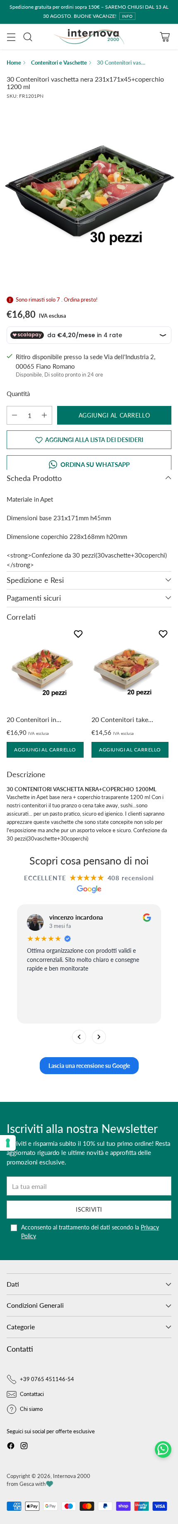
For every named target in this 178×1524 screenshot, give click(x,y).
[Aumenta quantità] (44, 415)
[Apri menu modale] (10, 36)
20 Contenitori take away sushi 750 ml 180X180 (119, 720)
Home (14, 62)
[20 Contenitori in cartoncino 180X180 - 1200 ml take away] (42, 670)
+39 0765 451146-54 (47, 1379)
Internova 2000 (71, 1476)
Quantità (18, 393)
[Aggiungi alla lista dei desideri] (76, 635)
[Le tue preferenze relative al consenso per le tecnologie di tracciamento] (8, 1143)
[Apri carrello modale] (164, 36)
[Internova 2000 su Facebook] (11, 1447)
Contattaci (32, 1394)
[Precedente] (79, 1037)
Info (127, 16)
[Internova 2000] (89, 37)
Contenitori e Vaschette (59, 62)
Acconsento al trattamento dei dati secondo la (90, 1231)
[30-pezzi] (89, 188)
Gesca (26, 1484)
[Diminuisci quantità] (14, 415)
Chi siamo (31, 1409)
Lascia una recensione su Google (89, 1065)
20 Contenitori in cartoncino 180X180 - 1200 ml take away (38, 720)
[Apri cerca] (27, 36)
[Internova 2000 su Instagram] (24, 1447)
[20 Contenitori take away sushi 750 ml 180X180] (126, 670)
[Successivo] (99, 1037)
